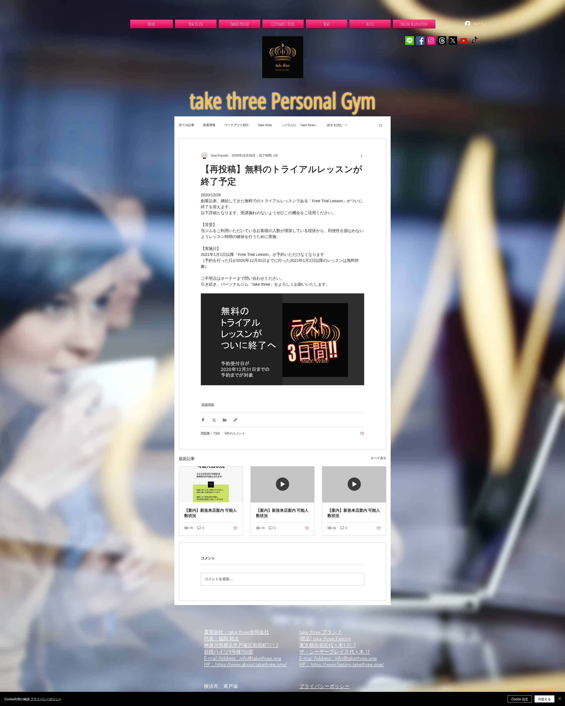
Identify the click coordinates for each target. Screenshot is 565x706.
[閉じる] (559, 698)
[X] (452, 40)
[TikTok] (474, 40)
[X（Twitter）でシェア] (214, 420)
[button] (381, 125)
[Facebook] (420, 40)
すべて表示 (378, 458)
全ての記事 (186, 125)
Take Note (265, 125)
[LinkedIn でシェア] (224, 420)
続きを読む (335, 125)
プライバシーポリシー (45, 699)
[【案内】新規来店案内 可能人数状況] (211, 484)
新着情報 (209, 125)
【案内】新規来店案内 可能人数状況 (210, 513)
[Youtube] (463, 40)
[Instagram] (431, 40)
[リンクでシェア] (235, 420)
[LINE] (409, 40)
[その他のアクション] (361, 155)
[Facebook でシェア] (203, 420)
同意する (544, 699)
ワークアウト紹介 (236, 125)
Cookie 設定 (519, 699)
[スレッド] (442, 40)
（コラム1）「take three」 (299, 125)
